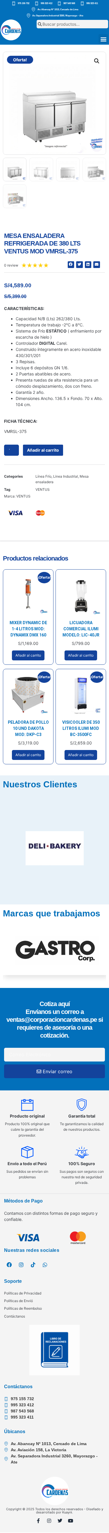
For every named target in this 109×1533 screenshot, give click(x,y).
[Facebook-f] (38, 1520)
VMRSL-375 (15, 431)
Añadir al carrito (43, 450)
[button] (103, 39)
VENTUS (42, 489)
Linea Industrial (65, 476)
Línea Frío (43, 476)
